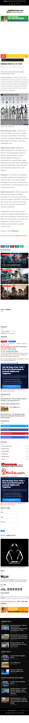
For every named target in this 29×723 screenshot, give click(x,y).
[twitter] (12, 3)
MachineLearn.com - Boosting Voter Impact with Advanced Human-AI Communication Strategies (14, 294)
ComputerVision (14, 68)
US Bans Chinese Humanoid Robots (11, 265)
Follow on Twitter (5, 426)
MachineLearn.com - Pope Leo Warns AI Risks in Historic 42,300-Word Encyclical (14, 399)
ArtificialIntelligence (5, 68)
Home (3, 56)
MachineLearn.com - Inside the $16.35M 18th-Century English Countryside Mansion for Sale (19, 636)
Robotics (20, 68)
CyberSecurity (5, 454)
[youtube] (20, 3)
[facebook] (9, 3)
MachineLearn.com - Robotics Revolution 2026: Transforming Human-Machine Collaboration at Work (18, 628)
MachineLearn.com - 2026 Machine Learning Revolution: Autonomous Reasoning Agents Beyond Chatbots (13, 415)
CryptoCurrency (5, 451)
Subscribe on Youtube (6, 433)
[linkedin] (15, 3)
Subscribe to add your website (11, 355)
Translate (13, 333)
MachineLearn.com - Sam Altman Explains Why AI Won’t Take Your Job (18, 644)
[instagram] (17, 3)
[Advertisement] (14, 39)
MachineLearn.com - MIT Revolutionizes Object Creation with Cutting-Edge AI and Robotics (14, 279)
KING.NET (3, 535)
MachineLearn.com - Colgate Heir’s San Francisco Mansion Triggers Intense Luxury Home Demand (18, 700)
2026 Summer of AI (15, 407)
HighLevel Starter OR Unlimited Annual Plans (17, 670)
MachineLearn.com (12, 710)
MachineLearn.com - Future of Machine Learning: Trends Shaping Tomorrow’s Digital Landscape (18, 691)
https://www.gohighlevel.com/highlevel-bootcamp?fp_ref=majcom (13, 390)
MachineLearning (6, 254)
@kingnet (15, 231)
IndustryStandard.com (8, 601)
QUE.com (11, 126)
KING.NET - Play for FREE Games (18, 712)
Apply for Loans (8, 712)
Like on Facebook (5, 429)
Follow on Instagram (6, 437)
